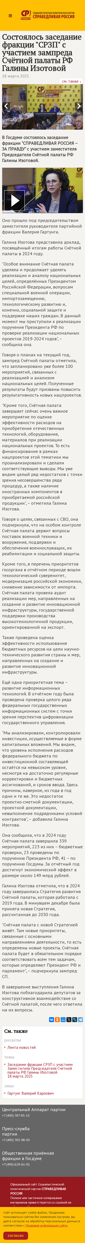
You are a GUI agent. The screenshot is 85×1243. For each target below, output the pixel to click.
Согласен (16, 1236)
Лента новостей (21, 1047)
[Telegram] (80, 1019)
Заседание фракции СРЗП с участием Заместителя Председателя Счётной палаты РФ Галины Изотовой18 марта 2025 (40, 1070)
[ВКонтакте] (51, 1019)
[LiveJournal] (74, 1019)
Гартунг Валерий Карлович (30, 1093)
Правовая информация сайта (46, 1225)
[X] (68, 1019)
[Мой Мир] (63, 1019)
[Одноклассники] (57, 1019)
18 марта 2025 (15, 76)
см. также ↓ (71, 81)
